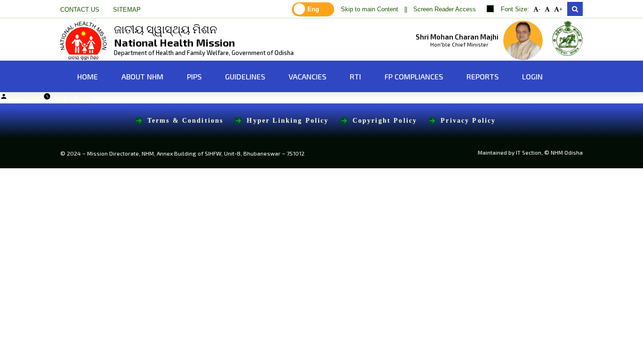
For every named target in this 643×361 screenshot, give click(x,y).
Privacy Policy (468, 120)
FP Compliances (414, 76)
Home (86, 76)
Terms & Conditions (185, 120)
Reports (482, 76)
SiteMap (127, 10)
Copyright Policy (385, 120)
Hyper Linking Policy (288, 120)
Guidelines (245, 76)
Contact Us (79, 10)
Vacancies (307, 76)
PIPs (194, 76)
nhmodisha (24, 97)
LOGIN (532, 76)
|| (405, 9)
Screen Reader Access (444, 9)
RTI (355, 76)
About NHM (142, 76)
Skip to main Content (369, 9)
